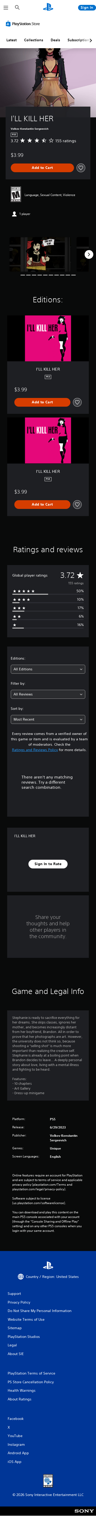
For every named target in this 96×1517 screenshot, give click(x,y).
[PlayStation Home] (48, 8)
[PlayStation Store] (24, 23)
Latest (11, 40)
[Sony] (84, 1514)
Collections (33, 40)
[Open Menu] (6, 7)
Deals (55, 40)
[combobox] (48, 669)
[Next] (88, 254)
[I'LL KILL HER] (40, 254)
